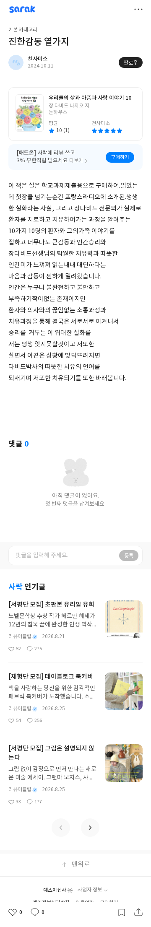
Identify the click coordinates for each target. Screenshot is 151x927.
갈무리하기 (121, 912)
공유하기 (138, 912)
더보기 (138, 9)
